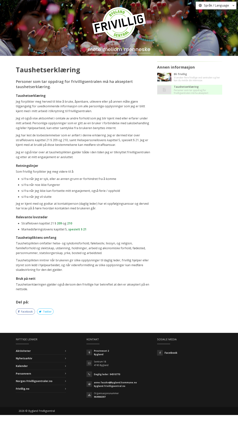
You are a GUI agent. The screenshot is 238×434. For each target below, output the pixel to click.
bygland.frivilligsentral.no (109, 386)
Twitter (47, 311)
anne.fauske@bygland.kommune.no (115, 382)
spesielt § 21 (77, 229)
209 (59, 223)
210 (69, 223)
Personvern (23, 373)
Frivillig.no (22, 388)
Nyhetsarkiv (24, 358)
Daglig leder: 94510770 (107, 374)
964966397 (100, 396)
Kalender (22, 366)
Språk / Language (216, 5)
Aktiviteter (23, 351)
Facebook (26, 311)
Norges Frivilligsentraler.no (34, 381)
